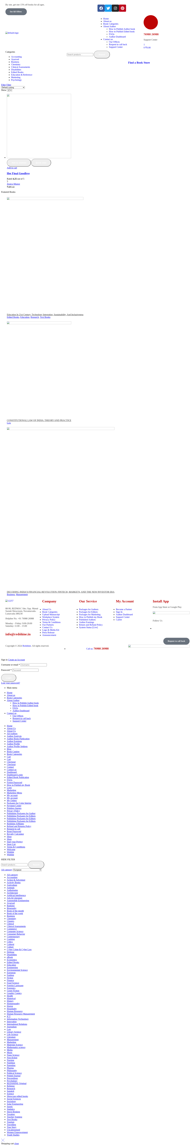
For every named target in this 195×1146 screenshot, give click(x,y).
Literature (11, 1037)
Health (10, 996)
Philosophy (12, 1070)
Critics (10, 942)
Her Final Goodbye (18, 173)
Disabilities (12, 954)
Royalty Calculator (15, 834)
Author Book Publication (18, 738)
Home (9, 692)
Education (24, 317)
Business (11, 594)
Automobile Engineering (18, 900)
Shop (9, 836)
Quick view (41, 163)
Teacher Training (14, 1117)
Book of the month (15, 911)
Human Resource (15, 1011)
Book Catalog (13, 751)
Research (35, 317)
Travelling (11, 1124)
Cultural (10, 944)
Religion (11, 1086)
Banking (11, 905)
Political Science (14, 1073)
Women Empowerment (17, 1132)
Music (9, 1052)
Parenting (11, 1065)
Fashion (10, 975)
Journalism (12, 1027)
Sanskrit (10, 1091)
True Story (11, 1127)
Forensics (11, 988)
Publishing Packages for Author (21, 813)
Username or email (10, 665)
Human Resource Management (21, 1014)
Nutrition (11, 1063)
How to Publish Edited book (25, 705)
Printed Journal (13, 1075)
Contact (10, 767)
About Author (13, 700)
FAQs (15, 708)
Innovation (12, 1021)
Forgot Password (14, 782)
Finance (10, 980)
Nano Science (13, 1055)
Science (10, 1093)
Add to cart (12, 168)
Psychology (12, 1081)
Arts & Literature (14, 898)
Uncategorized (13, 1130)
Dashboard (12, 772)
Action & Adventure (16, 880)
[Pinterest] (122, 8)
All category (12, 875)
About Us (11, 728)
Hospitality (12, 1008)
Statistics (11, 1109)
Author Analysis (14, 736)
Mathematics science (16, 1047)
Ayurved (11, 903)
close (16, 1143)
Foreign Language (15, 985)
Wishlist (10, 852)
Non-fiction (12, 1057)
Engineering (12, 967)
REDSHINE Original (16, 1083)
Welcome (11, 849)
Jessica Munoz (13, 184)
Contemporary (13, 936)
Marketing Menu (14, 793)
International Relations (17, 1024)
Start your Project (15, 842)
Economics (12, 960)
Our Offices (18, 716)
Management (22, 594)
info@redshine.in (18, 634)
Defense (10, 952)
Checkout (11, 762)
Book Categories (14, 698)
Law (9, 423)
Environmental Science (17, 970)
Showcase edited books (17, 1096)
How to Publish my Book (18, 785)
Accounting (12, 877)
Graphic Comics (14, 993)
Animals (10, 887)
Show (3, 90)
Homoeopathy (13, 1003)
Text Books (45, 317)
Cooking (11, 939)
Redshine (27, 646)
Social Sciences (14, 1099)
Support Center (19, 721)
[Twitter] (108, 8)
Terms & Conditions (16, 847)
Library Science (14, 1032)
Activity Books (14, 882)
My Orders (12, 800)
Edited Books (13, 317)
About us (11, 695)
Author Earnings (14, 741)
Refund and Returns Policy (19, 826)
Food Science (13, 983)
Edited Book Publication (18, 777)
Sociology (11, 1101)
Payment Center (14, 805)
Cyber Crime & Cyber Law (19, 949)
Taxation (11, 1114)
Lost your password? (10, 683)
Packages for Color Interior (19, 803)
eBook (10, 957)
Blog (9, 749)
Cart (9, 757)
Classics (10, 921)
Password (6, 670)
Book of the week (15, 913)
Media (10, 1050)
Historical (11, 998)
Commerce (12, 929)
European (11, 972)
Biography (11, 908)
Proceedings (12, 1078)
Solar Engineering (15, 1104)
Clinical (10, 923)
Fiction (10, 978)
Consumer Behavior (16, 934)
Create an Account (16, 659)
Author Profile (13, 744)
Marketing (11, 790)
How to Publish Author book (26, 703)
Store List (11, 844)
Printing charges (14, 808)
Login (9, 678)
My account (12, 795)
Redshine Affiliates (15, 823)
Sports (10, 1106)
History (10, 1001)
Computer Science (15, 931)
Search (101, 54)
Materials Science (15, 1045)
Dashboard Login (15, 775)
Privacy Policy (13, 811)
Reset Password (14, 831)
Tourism (10, 1122)
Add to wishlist (19, 163)
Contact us (11, 713)
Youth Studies (13, 1135)
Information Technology (18, 1019)
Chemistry (11, 918)
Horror (10, 1006)
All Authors (12, 733)
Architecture (12, 893)
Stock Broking (13, 1112)
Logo (9, 787)
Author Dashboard (21, 710)
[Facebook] (101, 8)
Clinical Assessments (16, 926)
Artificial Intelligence (16, 895)
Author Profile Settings (17, 746)
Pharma (10, 1068)
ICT (9, 1016)
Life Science (12, 1034)
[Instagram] (115, 8)
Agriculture (12, 885)
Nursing (10, 1060)
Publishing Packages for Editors (21, 816)
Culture (10, 947)
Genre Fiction (13, 990)
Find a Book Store (139, 62)
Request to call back (22, 718)
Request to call (13, 829)
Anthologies (12, 890)
